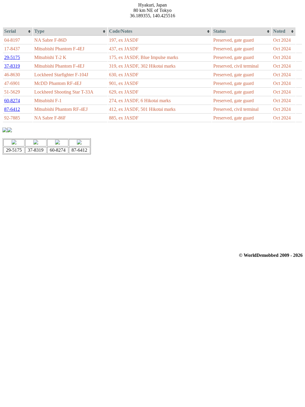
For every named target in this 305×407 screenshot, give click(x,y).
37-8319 (12, 66)
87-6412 (12, 109)
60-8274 (12, 100)
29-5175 (12, 57)
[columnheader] (17, 31)
